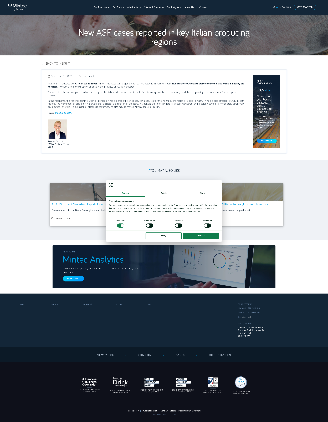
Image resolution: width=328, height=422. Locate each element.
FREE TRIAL (73, 278)
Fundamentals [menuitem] (88, 304)
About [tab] (202, 193)
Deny (163, 236)
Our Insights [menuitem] (173, 7)
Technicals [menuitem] (118, 304)
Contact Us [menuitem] (205, 7)
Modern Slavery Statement (189, 411)
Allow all (200, 236)
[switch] (149, 225)
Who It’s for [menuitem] (133, 7)
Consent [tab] (125, 193)
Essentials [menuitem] (54, 304)
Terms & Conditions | (169, 411)
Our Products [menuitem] (100, 7)
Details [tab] (164, 193)
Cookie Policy (133, 411)
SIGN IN (287, 7)
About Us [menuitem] (189, 7)
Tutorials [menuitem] (21, 304)
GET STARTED (305, 7)
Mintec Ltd (246, 317)
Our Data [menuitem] (117, 7)
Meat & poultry (63, 112)
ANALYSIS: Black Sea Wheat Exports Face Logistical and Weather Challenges (99, 204)
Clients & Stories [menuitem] (152, 7)
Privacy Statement (149, 411)
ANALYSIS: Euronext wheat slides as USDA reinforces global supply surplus (222, 204)
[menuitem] (275, 7)
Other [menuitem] (149, 304)
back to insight (58, 63)
